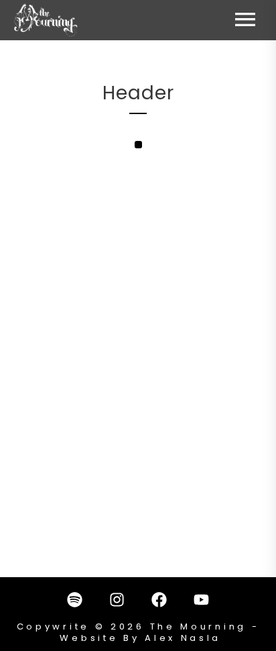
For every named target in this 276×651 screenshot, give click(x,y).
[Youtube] (201, 599)
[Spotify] (75, 599)
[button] (138, 144)
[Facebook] (159, 599)
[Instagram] (117, 599)
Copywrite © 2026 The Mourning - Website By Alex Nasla (138, 632)
